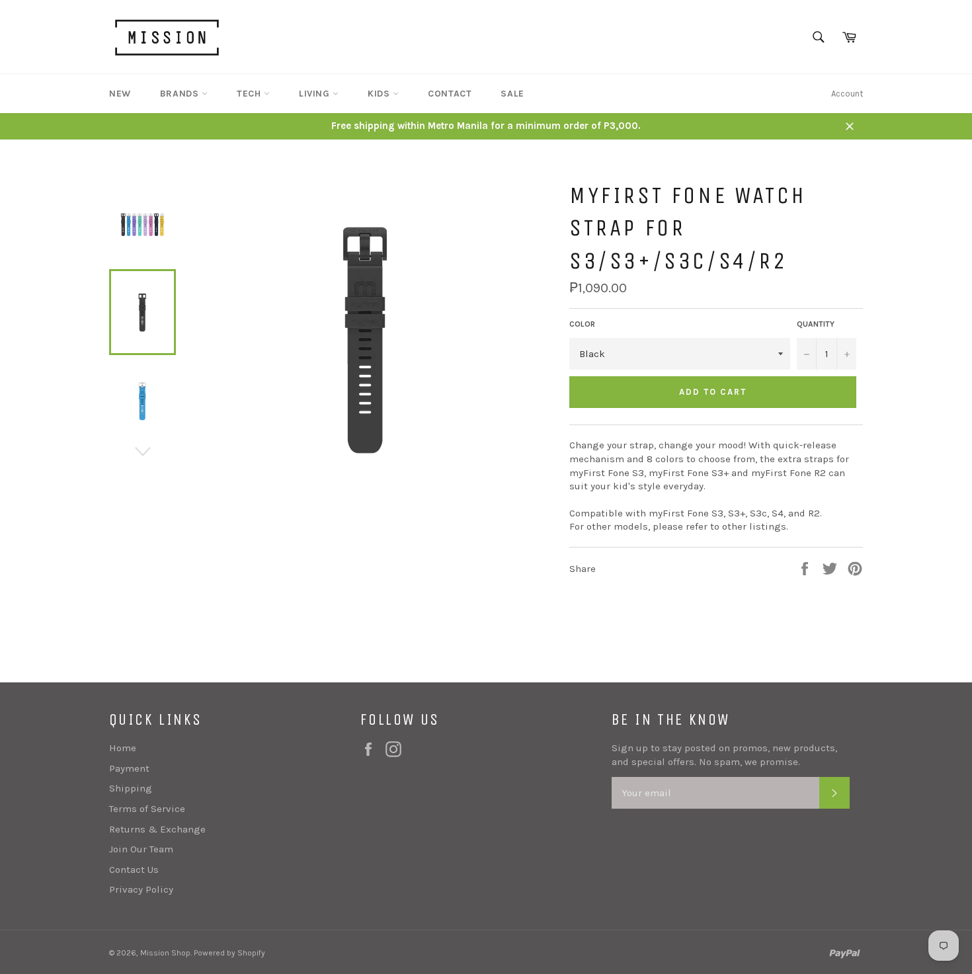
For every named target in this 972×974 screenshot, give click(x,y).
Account (847, 94)
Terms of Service (147, 809)
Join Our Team (141, 849)
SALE (512, 93)
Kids (380, 93)
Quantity (815, 324)
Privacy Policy (141, 889)
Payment (129, 768)
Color (582, 324)
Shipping (130, 788)
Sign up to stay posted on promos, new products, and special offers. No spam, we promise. (724, 755)
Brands (181, 93)
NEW (120, 93)
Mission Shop (165, 952)
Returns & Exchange (157, 829)
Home (122, 748)
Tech (250, 93)
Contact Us (134, 869)
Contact (449, 93)
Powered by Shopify (229, 952)
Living (316, 93)
